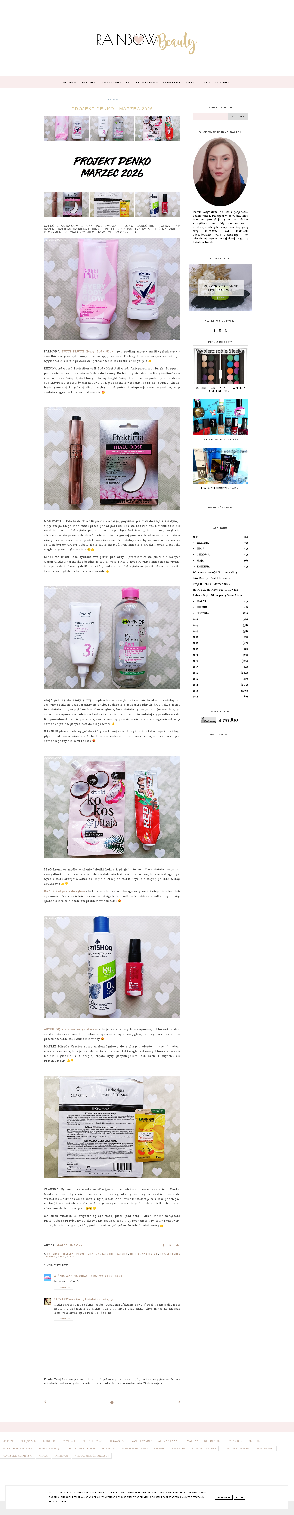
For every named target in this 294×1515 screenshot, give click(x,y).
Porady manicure (204, 1448)
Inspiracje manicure (134, 1448)
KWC (128, 82)
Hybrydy (108, 1448)
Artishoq (54, 1254)
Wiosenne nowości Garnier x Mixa (215, 573)
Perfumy (160, 1448)
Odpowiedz (63, 1287)
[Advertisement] (220, 841)
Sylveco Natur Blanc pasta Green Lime (217, 596)
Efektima (94, 1254)
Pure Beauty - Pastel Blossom (211, 578)
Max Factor (150, 1254)
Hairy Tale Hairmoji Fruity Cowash (215, 590)
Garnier (122, 1254)
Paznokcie (69, 1441)
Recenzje (70, 82)
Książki (43, 1455)
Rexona (51, 1257)
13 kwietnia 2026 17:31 (97, 1299)
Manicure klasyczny (236, 1448)
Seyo (61, 1257)
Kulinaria (179, 1448)
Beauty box (234, 1441)
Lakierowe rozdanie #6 (220, 439)
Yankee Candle (110, 82)
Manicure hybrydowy (17, 1448)
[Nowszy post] (45, 1402)
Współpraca (172, 82)
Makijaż (254, 1441)
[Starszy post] (179, 1402)
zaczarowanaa (67, 1299)
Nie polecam (212, 1441)
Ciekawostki (117, 1441)
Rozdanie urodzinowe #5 (220, 488)
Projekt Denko (147, 82)
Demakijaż (191, 1441)
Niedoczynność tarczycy (92, 1455)
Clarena (68, 1254)
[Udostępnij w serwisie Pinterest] (177, 1246)
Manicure (89, 82)
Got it (239, 1497)
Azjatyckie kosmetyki (17, 1455)
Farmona (108, 1254)
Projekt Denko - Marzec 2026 (211, 584)
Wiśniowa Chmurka (71, 1276)
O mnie (205, 82)
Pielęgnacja (29, 1441)
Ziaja (71, 1257)
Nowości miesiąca (50, 1448)
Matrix (135, 1254)
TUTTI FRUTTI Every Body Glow (88, 352)
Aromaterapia (167, 1441)
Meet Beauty (265, 1448)
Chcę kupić (223, 82)
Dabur (81, 1254)
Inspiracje (61, 1455)
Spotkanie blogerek (82, 1448)
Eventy (191, 82)
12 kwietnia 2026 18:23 (105, 1276)
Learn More (223, 1497)
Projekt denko (170, 1254)
